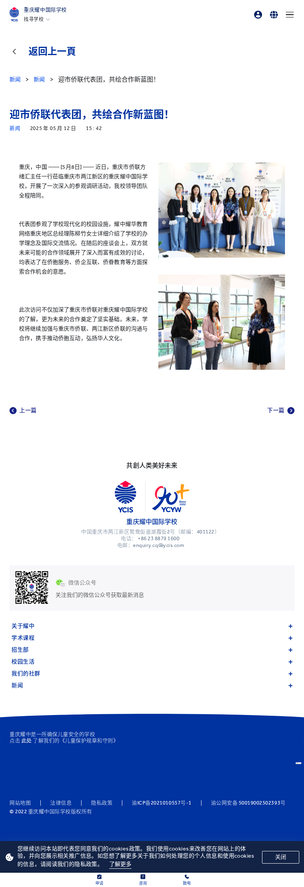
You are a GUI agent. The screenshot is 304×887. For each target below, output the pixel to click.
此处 (26, 741)
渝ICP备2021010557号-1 (161, 803)
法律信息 (61, 803)
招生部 (20, 649)
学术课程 (22, 638)
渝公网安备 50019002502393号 (248, 803)
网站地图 (20, 803)
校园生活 (22, 661)
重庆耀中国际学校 (45, 10)
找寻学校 (34, 19)
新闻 (17, 685)
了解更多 (120, 864)
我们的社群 (25, 673)
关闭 (280, 857)
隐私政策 (101, 803)
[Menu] (289, 14)
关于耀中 (22, 626)
